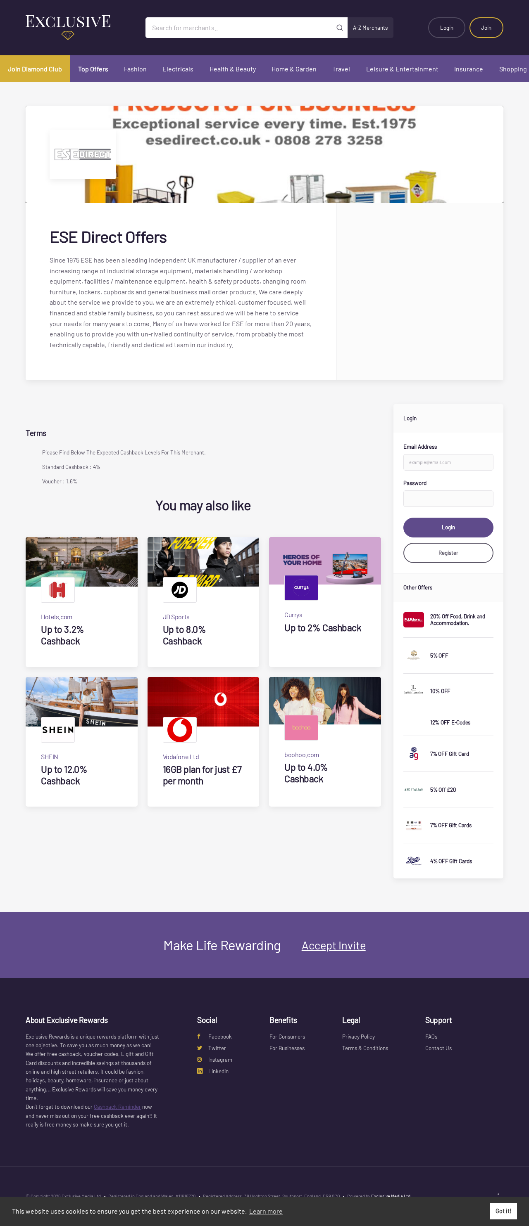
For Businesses (287, 1048)
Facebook (220, 1036)
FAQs (431, 1036)
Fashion (135, 69)
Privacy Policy (358, 1036)
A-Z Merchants (370, 27)
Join (486, 27)
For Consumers (287, 1036)
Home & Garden (294, 69)
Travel (341, 69)
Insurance (468, 69)
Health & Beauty (233, 69)
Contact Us (438, 1048)
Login (446, 27)
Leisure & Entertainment (402, 69)
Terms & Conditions (365, 1048)
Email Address (420, 446)
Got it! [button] (504, 1210)
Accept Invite (334, 944)
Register (448, 552)
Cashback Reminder (117, 1106)
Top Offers (93, 69)
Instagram (220, 1059)
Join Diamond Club (35, 69)
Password (415, 483)
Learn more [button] (266, 1211)
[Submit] (340, 27)
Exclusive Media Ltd (390, 1196)
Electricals (177, 69)
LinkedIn (218, 1071)
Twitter (217, 1048)
